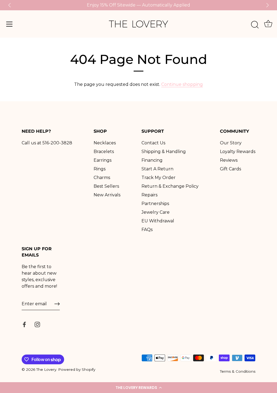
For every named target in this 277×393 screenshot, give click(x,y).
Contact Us (153, 142)
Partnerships (155, 203)
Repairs (149, 194)
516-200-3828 (57, 142)
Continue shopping (182, 84)
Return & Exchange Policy (170, 186)
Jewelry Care (155, 212)
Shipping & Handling (163, 151)
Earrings (102, 160)
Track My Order (158, 177)
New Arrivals (107, 194)
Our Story (231, 142)
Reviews (229, 160)
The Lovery (46, 369)
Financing (152, 160)
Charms (102, 177)
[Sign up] (57, 304)
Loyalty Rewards (237, 151)
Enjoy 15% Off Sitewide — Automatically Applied (138, 5)
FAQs (147, 229)
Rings (99, 168)
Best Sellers (106, 186)
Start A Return (157, 168)
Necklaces (105, 142)
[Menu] (9, 24)
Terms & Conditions (237, 371)
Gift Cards (230, 168)
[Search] (255, 25)
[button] (138, 387)
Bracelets (104, 151)
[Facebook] (24, 324)
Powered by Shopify (76, 369)
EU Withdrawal (157, 220)
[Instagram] (37, 324)
